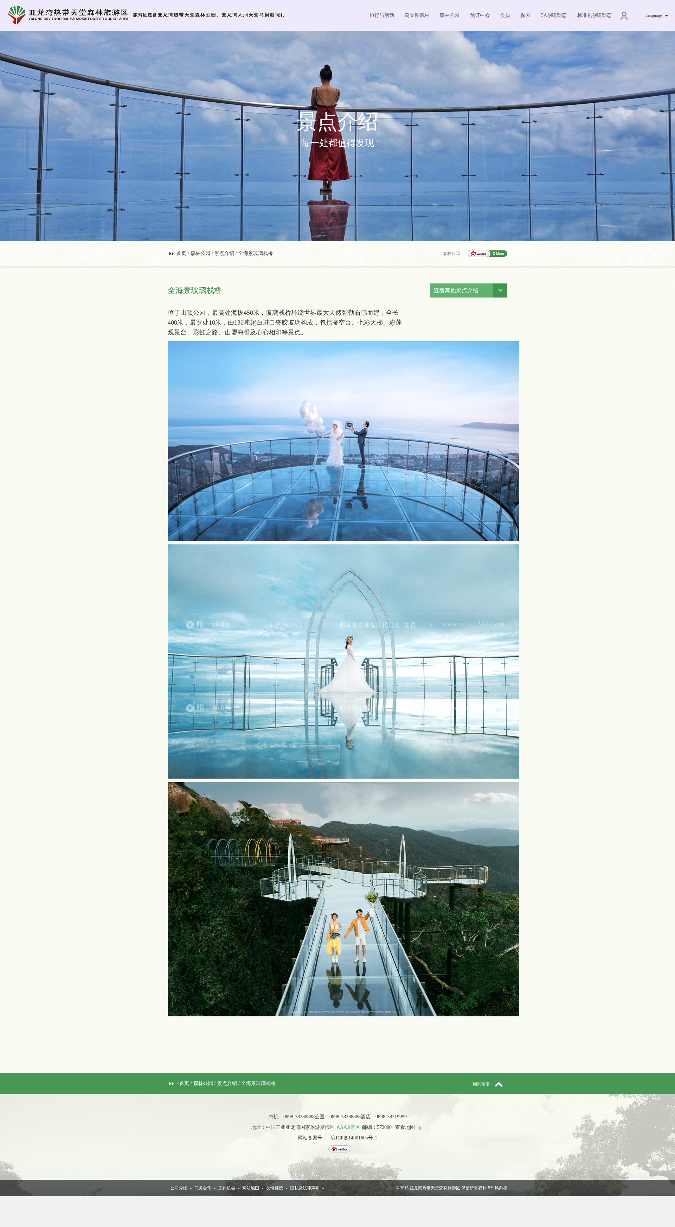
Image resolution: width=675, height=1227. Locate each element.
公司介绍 (179, 1188)
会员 (505, 15)
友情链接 (274, 1188)
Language (653, 15)
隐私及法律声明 (305, 1188)
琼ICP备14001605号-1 (354, 1137)
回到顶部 (481, 1083)
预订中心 (480, 15)
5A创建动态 (554, 15)
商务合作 (202, 1188)
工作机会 (226, 1188)
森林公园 (449, 15)
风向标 (501, 1188)
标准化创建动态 (594, 15)
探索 (526, 15)
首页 (181, 253)
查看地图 (405, 1127)
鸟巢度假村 (417, 15)
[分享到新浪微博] (478, 253)
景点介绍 (224, 253)
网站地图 (250, 1188)
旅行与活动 (381, 15)
